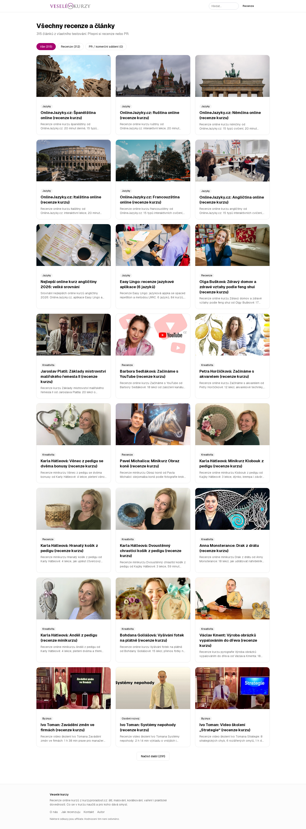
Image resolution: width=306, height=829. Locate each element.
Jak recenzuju (70, 812)
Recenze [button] (248, 6)
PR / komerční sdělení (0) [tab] (106, 46)
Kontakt (89, 812)
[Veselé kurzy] (70, 6)
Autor (101, 812)
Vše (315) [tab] (46, 46)
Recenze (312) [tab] (70, 46)
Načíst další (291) (153, 756)
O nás (54, 812)
